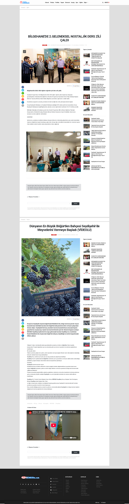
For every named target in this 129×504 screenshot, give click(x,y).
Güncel (47, 2)
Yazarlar (54, 484)
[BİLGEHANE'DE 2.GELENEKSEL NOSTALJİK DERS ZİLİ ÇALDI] (51, 65)
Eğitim (81, 2)
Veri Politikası (23, 492)
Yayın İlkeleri (23, 491)
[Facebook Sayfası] (21, 484)
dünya (36, 387)
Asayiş (73, 2)
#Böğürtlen (29, 403)
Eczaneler (83, 485)
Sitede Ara (98, 480)
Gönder (75, 203)
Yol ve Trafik (84, 482)
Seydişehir (30, 364)
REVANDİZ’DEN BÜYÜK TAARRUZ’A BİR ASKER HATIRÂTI (96, 109)
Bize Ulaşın (54, 492)
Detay (97, 502)
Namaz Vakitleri (84, 483)
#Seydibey (57, 403)
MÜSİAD (54, 379)
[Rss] (34, 484)
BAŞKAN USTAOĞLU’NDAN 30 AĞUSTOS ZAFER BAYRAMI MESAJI (98, 103)
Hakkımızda (23, 489)
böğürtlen (64, 345)
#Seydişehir (46, 403)
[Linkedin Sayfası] (32, 484)
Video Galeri (55, 481)
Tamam (104, 502)
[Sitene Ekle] (40, 484)
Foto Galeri (55, 478)
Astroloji (98, 486)
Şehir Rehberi (84, 493)
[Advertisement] (65, 22)
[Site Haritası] (37, 484)
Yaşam (62, 2)
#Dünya (35, 403)
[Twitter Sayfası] (24, 484)
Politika (57, 2)
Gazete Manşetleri (85, 495)
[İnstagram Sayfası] (26, 484)
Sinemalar (83, 490)
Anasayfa (23, 7)
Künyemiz (54, 490)
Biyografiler (99, 483)
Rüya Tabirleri (99, 485)
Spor (77, 2)
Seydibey (29, 356)
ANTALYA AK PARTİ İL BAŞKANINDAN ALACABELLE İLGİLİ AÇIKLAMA (98, 167)
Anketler (98, 482)
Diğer (85, 2)
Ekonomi (67, 2)
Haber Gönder (36, 492)
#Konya (40, 403)
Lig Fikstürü (83, 486)
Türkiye (52, 2)
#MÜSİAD (52, 403)
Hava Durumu (84, 480)
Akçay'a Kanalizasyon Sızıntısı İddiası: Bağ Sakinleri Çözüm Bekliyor (98, 148)
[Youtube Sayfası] (29, 484)
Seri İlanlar (83, 491)
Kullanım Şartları (36, 489)
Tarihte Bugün (84, 488)
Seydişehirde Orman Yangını (98, 161)
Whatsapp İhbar (36, 491)
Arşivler (54, 487)
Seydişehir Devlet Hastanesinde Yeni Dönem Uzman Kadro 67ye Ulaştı (97, 120)
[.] (53, 151)
